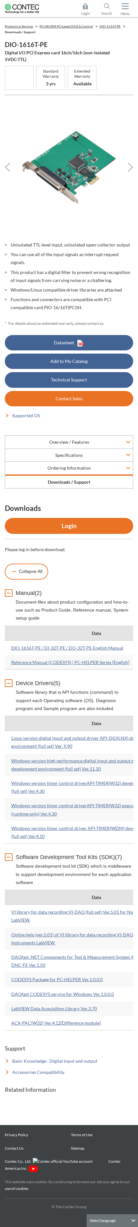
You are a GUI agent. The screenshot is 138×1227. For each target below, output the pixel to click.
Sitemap (77, 1148)
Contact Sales (69, 398)
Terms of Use (81, 1134)
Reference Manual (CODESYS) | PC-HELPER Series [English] (70, 662)
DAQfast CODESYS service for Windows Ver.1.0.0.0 (62, 994)
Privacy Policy (16, 1134)
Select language (103, 1220)
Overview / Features (69, 442)
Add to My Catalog (69, 361)
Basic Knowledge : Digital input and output (54, 1061)
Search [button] (109, 9)
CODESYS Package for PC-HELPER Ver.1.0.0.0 (57, 979)
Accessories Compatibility (38, 1072)
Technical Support (69, 379)
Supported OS (26, 415)
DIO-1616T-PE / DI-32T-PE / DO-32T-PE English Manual (67, 648)
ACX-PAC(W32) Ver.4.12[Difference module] (56, 1023)
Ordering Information (69, 468)
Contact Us (14, 1148)
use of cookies (16, 1188)
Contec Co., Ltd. (19, 1161)
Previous (9, 167)
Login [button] (88, 9)
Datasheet (64, 342)
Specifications (69, 455)
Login (69, 525)
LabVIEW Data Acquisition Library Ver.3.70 (54, 1008)
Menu (125, 14)
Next (128, 167)
